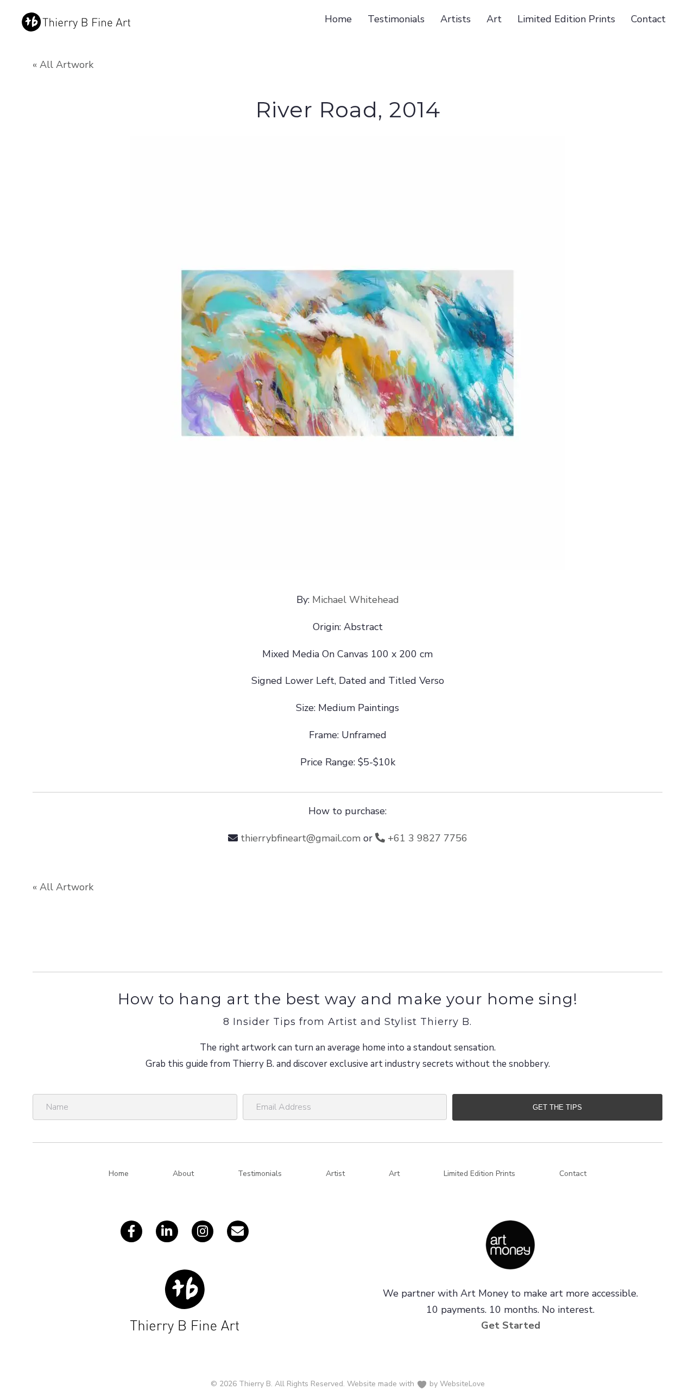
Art (494, 19)
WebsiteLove (462, 1384)
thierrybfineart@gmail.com (301, 838)
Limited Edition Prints (566, 19)
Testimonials (396, 19)
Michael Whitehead (355, 599)
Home (338, 19)
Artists (455, 19)
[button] (557, 1107)
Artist (335, 1173)
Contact (648, 19)
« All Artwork (63, 64)
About (183, 1173)
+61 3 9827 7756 (426, 838)
